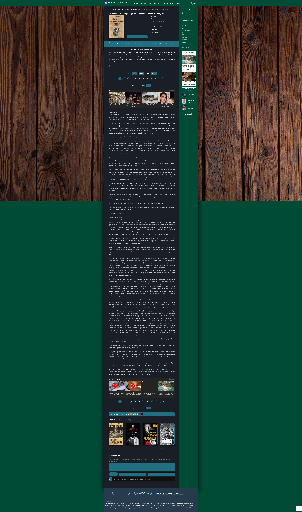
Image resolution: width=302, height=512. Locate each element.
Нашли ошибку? (131, 15)
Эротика (184, 40)
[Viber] (133, 414)
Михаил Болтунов (159, 21)
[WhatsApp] (135, 414)
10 (155, 79)
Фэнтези (184, 45)
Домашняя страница (140, 3)
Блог (178, 3)
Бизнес (184, 18)
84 (163, 79)
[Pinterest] (140, 414)
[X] (142, 414)
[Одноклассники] (131, 414)
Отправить (113, 474)
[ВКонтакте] (129, 414)
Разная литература (187, 20)
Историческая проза (188, 30)
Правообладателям (121, 493)
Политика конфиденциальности (142, 493)
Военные (184, 25)
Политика (184, 23)
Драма (184, 42)
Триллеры (185, 28)
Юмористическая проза (187, 34)
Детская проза (186, 13)
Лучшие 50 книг (154, 3)
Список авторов (168, 3)
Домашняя (185, 37)
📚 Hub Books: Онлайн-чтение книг (121, 9)
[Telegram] (137, 414)
